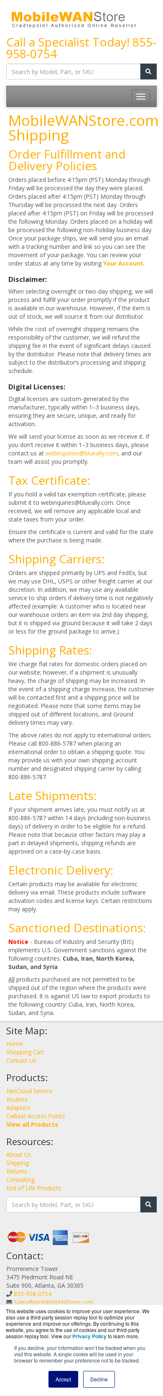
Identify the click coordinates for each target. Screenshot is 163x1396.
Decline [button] (99, 1379)
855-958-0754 (32, 1294)
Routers (17, 1099)
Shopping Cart (25, 1052)
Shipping (17, 1163)
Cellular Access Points (35, 1116)
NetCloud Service (29, 1091)
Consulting (20, 1180)
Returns (16, 1171)
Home (14, 1044)
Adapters (18, 1108)
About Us (18, 1154)
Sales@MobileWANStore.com (54, 1302)
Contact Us (21, 1060)
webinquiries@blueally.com (82, 453)
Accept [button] (63, 1379)
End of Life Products (33, 1188)
